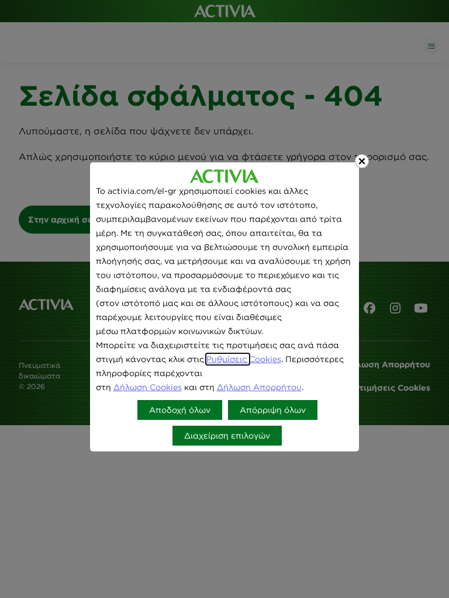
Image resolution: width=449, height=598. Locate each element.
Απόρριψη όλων (273, 410)
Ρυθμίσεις (227, 359)
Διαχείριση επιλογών (227, 435)
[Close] (362, 161)
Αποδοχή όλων (179, 410)
